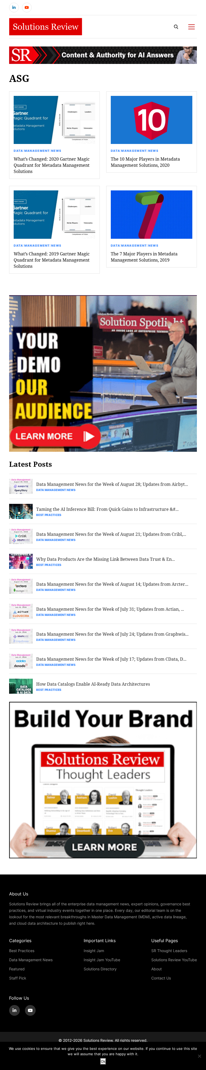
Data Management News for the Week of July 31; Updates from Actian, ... (110, 609)
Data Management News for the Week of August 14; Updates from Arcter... (112, 584)
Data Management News (37, 150)
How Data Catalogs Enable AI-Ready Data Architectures (93, 684)
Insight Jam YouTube (102, 959)
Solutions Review (98, 1040)
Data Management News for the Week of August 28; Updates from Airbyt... (112, 484)
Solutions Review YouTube (174, 959)
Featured (17, 968)
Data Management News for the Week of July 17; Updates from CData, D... (111, 659)
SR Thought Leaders (169, 950)
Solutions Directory (100, 968)
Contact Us (161, 978)
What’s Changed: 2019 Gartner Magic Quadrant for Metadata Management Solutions (52, 260)
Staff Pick (17, 978)
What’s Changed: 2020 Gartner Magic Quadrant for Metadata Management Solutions (52, 165)
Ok (103, 1061)
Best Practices (48, 515)
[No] (199, 1056)
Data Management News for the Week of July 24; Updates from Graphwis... (112, 634)
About (156, 968)
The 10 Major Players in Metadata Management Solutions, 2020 (145, 162)
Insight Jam (94, 950)
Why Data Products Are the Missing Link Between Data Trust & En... (105, 559)
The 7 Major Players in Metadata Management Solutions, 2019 (144, 257)
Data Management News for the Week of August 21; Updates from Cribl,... (111, 534)
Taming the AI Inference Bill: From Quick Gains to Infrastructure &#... (107, 509)
